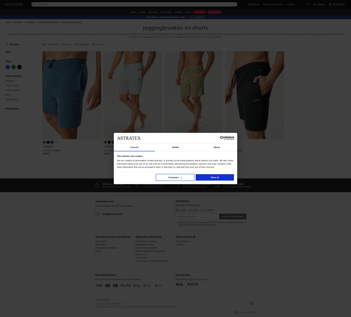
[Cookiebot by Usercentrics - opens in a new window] (222, 138)
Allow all (215, 177)
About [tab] (217, 147)
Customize (173, 177)
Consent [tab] (134, 147)
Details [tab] (175, 147)
